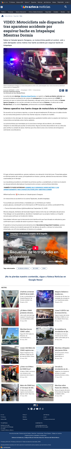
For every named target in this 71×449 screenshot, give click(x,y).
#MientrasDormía (9, 194)
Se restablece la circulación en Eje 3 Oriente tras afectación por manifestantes (62, 330)
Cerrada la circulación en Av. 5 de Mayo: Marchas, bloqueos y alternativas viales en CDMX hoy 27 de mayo (62, 368)
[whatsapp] (43, 409)
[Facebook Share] (60, 90)
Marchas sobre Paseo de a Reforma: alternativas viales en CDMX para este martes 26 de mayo (62, 386)
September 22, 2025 (40, 208)
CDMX (44, 268)
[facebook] (40, 409)
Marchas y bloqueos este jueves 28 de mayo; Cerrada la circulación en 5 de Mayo (62, 349)
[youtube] (37, 409)
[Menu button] (5, 7)
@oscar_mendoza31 (15, 205)
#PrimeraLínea (40, 205)
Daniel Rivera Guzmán (14, 91)
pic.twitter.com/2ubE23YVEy (54, 205)
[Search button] (65, 7)
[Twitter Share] (63, 90)
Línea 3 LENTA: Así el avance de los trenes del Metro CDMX (62, 311)
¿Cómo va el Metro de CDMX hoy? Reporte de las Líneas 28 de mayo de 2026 (27, 368)
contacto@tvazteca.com (41, 425)
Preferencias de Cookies (25, 433)
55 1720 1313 (38, 427)
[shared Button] (66, 90)
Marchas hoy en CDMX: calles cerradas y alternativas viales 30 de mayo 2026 (27, 330)
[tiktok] (34, 409)
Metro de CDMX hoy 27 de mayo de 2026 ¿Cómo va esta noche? (27, 386)
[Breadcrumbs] (3, 16)
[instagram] (31, 409)
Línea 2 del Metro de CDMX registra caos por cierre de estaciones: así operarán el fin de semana (27, 349)
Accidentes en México (23, 268)
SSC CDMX (35, 268)
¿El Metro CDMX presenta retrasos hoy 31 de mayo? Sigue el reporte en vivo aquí (27, 311)
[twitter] (29, 409)
